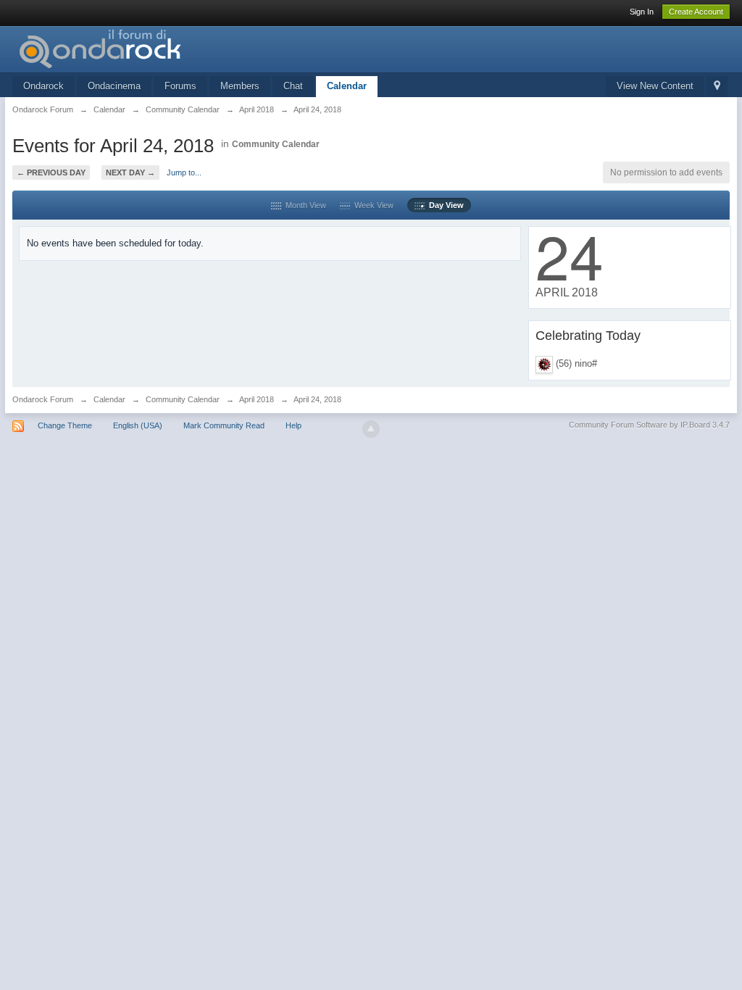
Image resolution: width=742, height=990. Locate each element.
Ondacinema (114, 85)
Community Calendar (276, 144)
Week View (371, 205)
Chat (293, 85)
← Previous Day (51, 172)
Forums (180, 85)
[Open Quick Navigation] (717, 86)
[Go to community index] (142, 48)
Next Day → (130, 172)
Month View (303, 205)
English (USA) (137, 425)
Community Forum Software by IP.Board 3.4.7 (649, 424)
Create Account (696, 11)
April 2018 (256, 399)
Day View (444, 205)
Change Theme (65, 425)
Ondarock (43, 85)
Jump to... (184, 172)
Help (293, 425)
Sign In (642, 11)
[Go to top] (371, 429)
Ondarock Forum (42, 399)
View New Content (655, 85)
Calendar (347, 85)
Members (239, 85)
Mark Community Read (223, 425)
